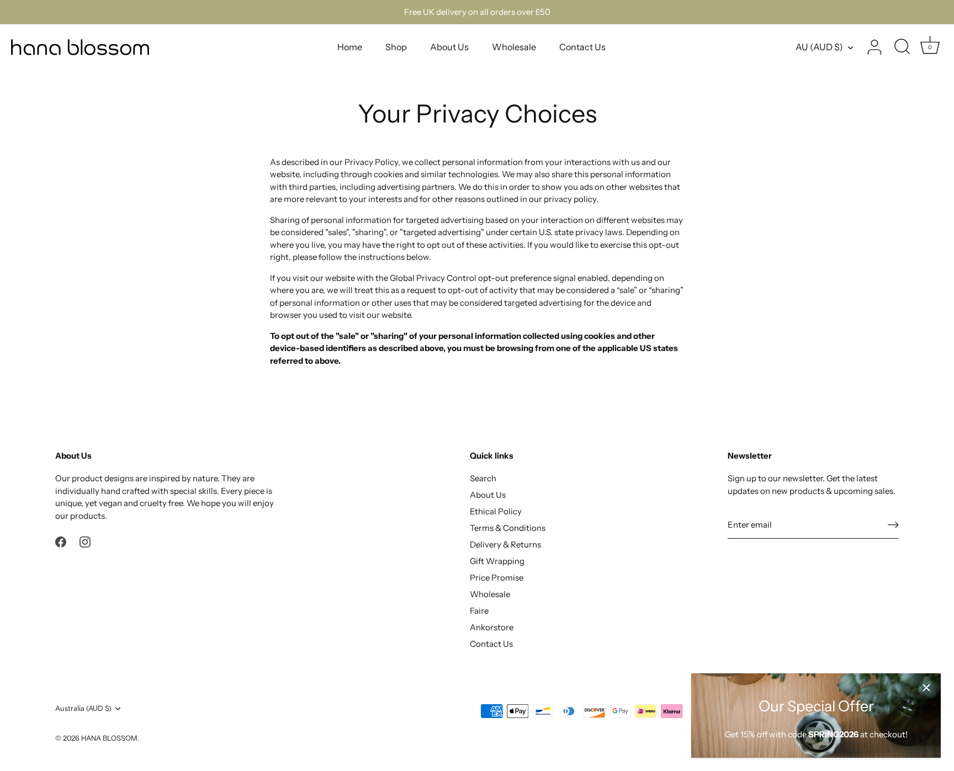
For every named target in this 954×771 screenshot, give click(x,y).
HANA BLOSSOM (109, 738)
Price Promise (496, 577)
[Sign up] (893, 524)
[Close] (926, 688)
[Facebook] (60, 541)
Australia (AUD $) (83, 708)
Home (349, 46)
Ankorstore (491, 627)
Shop (396, 46)
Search (483, 478)
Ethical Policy (496, 511)
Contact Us (582, 46)
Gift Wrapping (497, 561)
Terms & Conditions (507, 528)
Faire (479, 610)
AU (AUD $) (819, 46)
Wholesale (514, 46)
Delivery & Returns (505, 544)
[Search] (902, 47)
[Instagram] (85, 541)
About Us (449, 46)
